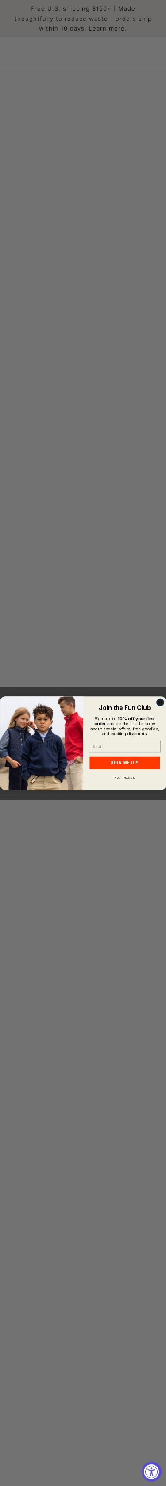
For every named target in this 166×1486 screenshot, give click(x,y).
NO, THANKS (124, 777)
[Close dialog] (160, 702)
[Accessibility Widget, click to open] (152, 1472)
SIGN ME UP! (124, 762)
